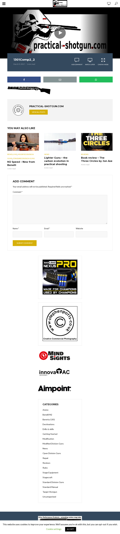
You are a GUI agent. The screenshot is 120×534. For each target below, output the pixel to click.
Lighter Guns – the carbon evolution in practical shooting (56, 161)
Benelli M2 (12, 154)
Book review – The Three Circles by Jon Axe (96, 159)
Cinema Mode (103, 64)
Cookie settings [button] (53, 529)
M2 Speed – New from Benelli (21, 164)
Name (16, 228)
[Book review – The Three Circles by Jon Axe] (97, 142)
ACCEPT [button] (70, 529)
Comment (17, 192)
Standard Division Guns (24, 158)
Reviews (84, 154)
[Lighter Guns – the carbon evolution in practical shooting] (60, 142)
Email (47, 228)
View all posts (38, 112)
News (46, 154)
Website (79, 228)
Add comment (76, 64)
